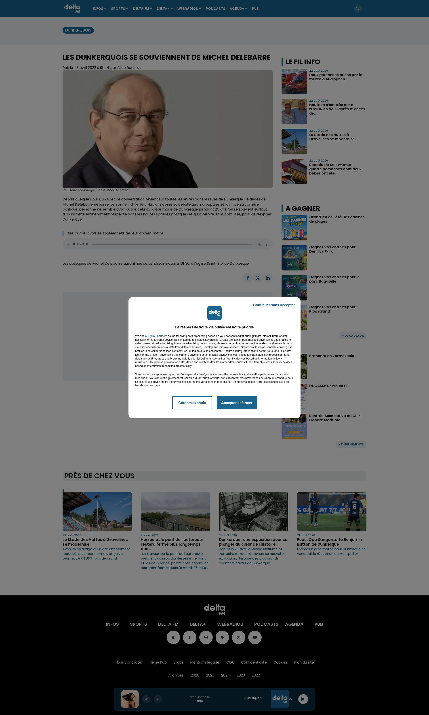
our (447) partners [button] (156, 336)
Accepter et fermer (236, 402)
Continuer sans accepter (274, 304)
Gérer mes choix (192, 402)
